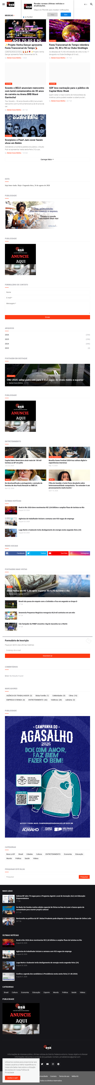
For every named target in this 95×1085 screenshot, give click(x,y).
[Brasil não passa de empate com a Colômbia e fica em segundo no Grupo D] (11, 604)
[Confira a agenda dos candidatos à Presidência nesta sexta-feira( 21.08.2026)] (8, 977)
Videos (35, 858)
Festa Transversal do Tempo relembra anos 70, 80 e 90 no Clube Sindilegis (69, 46)
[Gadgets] (15, 558)
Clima (73, 696)
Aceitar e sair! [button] (12, 1078)
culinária (70, 700)
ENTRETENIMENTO (37, 700)
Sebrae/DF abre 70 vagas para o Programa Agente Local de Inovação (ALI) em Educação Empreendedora (50, 897)
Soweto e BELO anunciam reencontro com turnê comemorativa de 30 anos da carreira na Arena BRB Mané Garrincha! (24, 92)
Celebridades (58, 696)
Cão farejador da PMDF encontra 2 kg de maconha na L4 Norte (43, 624)
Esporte (47, 992)
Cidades (29, 854)
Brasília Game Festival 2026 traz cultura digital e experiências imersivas (68, 461)
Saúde (27, 858)
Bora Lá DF (10, 854)
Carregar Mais (46, 159)
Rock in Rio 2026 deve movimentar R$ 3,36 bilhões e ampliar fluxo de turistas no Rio (51, 507)
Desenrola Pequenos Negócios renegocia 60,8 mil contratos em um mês (47, 613)
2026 (47, 335)
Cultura (39, 854)
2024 (47, 344)
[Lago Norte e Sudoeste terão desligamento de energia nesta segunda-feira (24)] (11, 533)
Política (18, 858)
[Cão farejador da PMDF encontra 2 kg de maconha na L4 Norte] (11, 627)
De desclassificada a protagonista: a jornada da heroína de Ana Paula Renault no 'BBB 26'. (23, 484)
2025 (47, 339)
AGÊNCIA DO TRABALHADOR (19, 696)
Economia (68, 854)
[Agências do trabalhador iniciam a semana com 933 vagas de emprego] (11, 522)
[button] (3, 4)
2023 (47, 348)
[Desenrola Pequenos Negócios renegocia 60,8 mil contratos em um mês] (11, 615)
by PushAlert (29, 17)
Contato (53, 1076)
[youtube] (47, 1064)
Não (52, 14)
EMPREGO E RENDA (15, 700)
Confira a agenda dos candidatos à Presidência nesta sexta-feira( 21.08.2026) (47, 974)
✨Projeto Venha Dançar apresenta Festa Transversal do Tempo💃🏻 (23, 46)
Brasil (21, 854)
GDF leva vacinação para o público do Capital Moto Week (69, 89)
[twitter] (42, 1064)
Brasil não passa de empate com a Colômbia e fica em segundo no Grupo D (48, 601)
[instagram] (53, 1064)
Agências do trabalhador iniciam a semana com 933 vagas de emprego (46, 519)
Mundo (9, 858)
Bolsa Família (42, 696)
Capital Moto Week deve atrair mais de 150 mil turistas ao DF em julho (23, 461)
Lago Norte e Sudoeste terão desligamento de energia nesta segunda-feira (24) (50, 530)
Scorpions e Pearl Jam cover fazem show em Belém (24, 141)
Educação (79, 854)
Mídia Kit (75, 1076)
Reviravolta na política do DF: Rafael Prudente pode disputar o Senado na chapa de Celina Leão (53, 918)
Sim (65, 14)
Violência (56, 700)
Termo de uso (64, 1076)
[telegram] (58, 1064)
